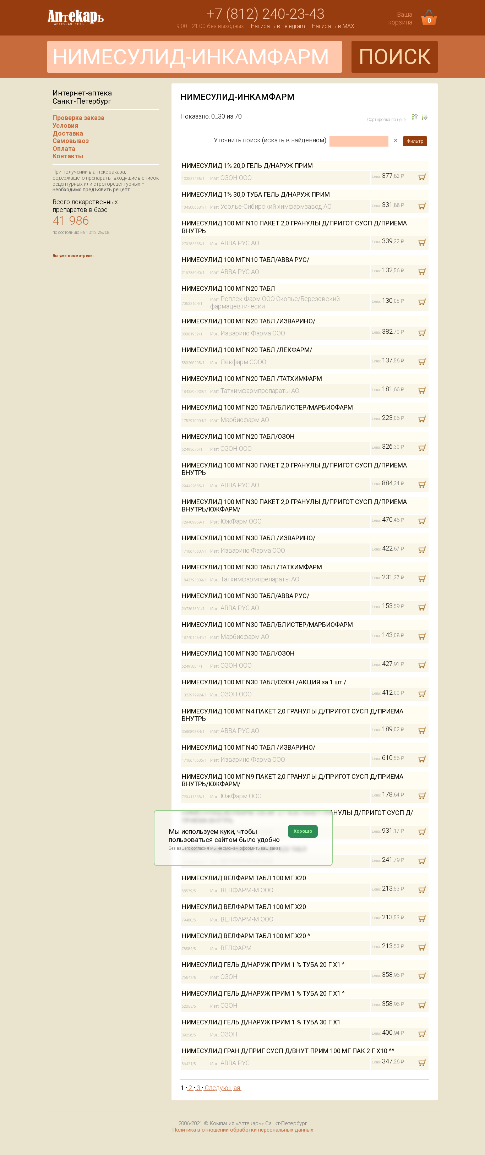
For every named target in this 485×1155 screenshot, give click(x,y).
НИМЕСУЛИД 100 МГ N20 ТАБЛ (228, 288)
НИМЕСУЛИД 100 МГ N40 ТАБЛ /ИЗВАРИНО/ (248, 747)
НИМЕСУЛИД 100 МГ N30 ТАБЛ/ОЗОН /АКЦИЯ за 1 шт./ (264, 682)
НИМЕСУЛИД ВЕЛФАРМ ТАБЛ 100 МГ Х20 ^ (246, 936)
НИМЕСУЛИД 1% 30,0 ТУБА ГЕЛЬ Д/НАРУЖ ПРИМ (256, 194)
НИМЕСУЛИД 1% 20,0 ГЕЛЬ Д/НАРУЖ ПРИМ (247, 165)
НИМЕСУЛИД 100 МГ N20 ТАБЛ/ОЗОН (238, 436)
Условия (65, 125)
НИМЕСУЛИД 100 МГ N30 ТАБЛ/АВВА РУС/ (245, 596)
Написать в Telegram (278, 26)
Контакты (68, 156)
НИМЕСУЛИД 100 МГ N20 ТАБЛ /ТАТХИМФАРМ (252, 378)
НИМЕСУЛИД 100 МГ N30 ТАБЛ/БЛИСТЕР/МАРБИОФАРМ (267, 624)
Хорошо (303, 831)
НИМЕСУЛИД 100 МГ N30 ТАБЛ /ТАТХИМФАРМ (252, 567)
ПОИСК (395, 56)
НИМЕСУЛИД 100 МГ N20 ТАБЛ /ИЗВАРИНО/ (248, 321)
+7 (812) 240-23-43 (265, 14)
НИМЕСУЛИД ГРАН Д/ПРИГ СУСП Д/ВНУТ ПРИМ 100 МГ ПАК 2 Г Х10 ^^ (288, 1051)
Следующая (222, 1087)
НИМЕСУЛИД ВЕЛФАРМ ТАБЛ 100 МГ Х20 (244, 878)
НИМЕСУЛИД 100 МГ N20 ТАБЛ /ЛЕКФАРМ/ (247, 350)
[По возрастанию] (424, 117)
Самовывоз (71, 140)
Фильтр (415, 141)
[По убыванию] (415, 117)
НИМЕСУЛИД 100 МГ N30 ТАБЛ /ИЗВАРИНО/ (248, 538)
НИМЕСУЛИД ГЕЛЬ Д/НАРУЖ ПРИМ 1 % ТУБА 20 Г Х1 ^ (263, 964)
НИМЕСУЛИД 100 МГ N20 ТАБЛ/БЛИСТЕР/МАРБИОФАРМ (267, 407)
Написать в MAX (333, 26)
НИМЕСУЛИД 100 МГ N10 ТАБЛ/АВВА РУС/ (245, 259)
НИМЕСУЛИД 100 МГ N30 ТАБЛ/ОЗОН (238, 653)
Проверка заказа (78, 117)
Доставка (68, 133)
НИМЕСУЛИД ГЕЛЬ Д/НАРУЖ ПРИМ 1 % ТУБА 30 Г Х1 (261, 1022)
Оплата (64, 148)
